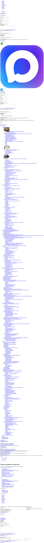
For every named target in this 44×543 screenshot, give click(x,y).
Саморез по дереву (8, 358)
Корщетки (7, 379)
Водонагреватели (8, 319)
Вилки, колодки (8, 300)
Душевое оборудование (9, 328)
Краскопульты (8, 425)
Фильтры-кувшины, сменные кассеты (11, 340)
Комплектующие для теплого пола (11, 335)
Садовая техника (8, 434)
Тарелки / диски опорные (9, 388)
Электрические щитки (9, 297)
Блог (2, 6)
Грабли (7, 409)
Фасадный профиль (8, 253)
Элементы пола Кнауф (9, 140)
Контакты (3, 8)
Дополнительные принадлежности (11, 150)
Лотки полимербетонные (9, 152)
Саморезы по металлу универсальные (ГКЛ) (12, 361)
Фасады (3, 471)
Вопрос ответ (4, 5)
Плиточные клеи (8, 174)
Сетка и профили (8, 265)
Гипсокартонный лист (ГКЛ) (10, 136)
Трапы (6, 316)
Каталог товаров (2, 125)
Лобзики (7, 426)
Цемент (7, 182)
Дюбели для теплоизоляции (10, 239)
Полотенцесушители (9, 330)
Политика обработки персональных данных (31, 511)
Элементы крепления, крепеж (10, 139)
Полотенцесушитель (9, 321)
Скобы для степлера (8, 386)
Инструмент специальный (9, 419)
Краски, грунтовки (8, 263)
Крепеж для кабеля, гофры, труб (10, 285)
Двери (6, 186)
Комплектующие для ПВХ (9, 223)
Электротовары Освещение (6, 473)
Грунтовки (7, 189)
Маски (6, 396)
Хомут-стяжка (8, 366)
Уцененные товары (5, 438)
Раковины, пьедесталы (9, 331)
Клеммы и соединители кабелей (10, 284)
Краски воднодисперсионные (10, 190)
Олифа (6, 195)
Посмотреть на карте (3, 512)
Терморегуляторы (8, 336)
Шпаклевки (7, 176)
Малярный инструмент (9, 389)
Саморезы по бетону (9, 360)
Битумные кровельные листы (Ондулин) (11, 271)
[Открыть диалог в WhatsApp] (1, 44)
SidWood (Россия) (8, 260)
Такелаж (7, 414)
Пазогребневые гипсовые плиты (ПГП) (11, 165)
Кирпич (7, 164)
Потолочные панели (8, 220)
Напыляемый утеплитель (9, 241)
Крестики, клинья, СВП (9, 380)
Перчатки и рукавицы (9, 404)
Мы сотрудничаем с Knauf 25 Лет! (5, 452)
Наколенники (7, 402)
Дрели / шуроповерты (9, 422)
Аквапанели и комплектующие (10, 134)
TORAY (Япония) (8, 261)
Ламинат (7, 202)
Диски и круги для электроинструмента (11, 378)
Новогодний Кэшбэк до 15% (4, 454)
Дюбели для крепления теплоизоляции (11, 248)
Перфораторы (8, 428)
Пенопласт (7, 242)
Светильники (7, 221)
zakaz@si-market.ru (29, 507)
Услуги (3, 3)
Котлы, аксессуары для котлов (10, 320)
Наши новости (2, 440)
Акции (3, 2)
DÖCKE (7, 258)
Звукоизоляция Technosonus (10, 132)
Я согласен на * (8, 533)
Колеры (7, 196)
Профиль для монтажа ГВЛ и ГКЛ (11, 138)
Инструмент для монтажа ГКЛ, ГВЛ (11, 137)
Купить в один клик (10, 534)
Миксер (7, 427)
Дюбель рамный (8, 351)
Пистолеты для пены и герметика (10, 216)
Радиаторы (7, 322)
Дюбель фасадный (8, 352)
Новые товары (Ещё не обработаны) (7, 476)
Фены (6, 431)
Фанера (7, 145)
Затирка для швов (8, 171)
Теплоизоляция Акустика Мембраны (7, 481)
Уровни (7, 374)
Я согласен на (8, 29)
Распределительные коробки (10, 286)
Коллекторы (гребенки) (9, 308)
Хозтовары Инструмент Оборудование (7, 475)
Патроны (7, 301)
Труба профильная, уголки (9, 162)
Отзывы (3, 1)
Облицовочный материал (9, 250)
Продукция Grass (8, 413)
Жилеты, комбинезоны (9, 400)
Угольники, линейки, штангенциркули (11, 373)
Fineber (7, 259)
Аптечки (7, 399)
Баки (6, 304)
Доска (6, 168)
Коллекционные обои (9, 212)
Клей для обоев (8, 207)
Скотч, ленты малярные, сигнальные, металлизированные (14, 387)
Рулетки (7, 372)
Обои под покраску (8, 208)
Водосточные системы (9, 272)
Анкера (7, 247)
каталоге (21, 466)
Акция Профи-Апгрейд (3, 441)
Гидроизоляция (8, 197)
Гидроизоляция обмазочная (9, 269)
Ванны (7, 327)
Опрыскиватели (8, 412)
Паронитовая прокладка (9, 252)
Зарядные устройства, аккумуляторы (11, 423)
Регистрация (4, 11)
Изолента (7, 282)
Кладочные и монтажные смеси (10, 173)
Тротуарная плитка (8, 166)
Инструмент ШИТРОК (9, 420)
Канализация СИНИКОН (9, 314)
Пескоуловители (8, 153)
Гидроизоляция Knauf (9, 135)
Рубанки (7, 430)
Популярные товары (5, 437)
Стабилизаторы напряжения (10, 298)
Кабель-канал (7, 283)
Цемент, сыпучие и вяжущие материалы (11, 175)
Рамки (6, 292)
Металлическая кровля (9, 273)
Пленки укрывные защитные (10, 384)
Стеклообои (7, 209)
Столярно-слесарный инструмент (10, 390)
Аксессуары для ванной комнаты (10, 326)
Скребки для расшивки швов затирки (11, 393)
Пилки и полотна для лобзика (10, 383)
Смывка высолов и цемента (10, 198)
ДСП (6, 144)
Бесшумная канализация (9, 312)
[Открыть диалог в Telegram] (1, 90)
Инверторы (7, 395)
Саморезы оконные (8, 359)
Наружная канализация (9, 315)
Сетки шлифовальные (9, 385)
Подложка (7, 205)
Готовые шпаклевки (8, 194)
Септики (7, 305)
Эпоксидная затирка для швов (10, 178)
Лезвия (7, 381)
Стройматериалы (4, 468)
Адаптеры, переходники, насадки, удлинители (12, 376)
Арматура (7, 159)
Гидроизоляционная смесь (9, 170)
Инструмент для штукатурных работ (11, 172)
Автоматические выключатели (10, 296)
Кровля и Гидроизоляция (5, 472)
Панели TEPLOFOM (9, 240)
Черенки (7, 415)
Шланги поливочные (9, 416)
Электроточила (8, 433)
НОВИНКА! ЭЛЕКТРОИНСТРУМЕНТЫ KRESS (7, 450)
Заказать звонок (2, 13)
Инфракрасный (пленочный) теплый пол (12, 334)
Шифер (7, 275)
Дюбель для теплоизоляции (10, 350)
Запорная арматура (8, 307)
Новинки (3, 436)
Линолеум (7, 203)
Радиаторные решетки (9, 225)
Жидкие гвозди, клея (9, 215)
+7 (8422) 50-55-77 (3, 518)
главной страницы (8, 466)
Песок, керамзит (8, 181)
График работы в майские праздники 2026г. (6, 444)
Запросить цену (8, 541)
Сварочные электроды (9, 397)
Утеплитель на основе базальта (10, 238)
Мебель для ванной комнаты (10, 329)
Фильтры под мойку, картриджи (10, 339)
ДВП (6, 143)
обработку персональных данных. (10, 29)
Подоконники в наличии (9, 228)
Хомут (6, 364)
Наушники (7, 403)
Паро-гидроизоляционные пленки (11, 251)
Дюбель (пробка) (8, 348)
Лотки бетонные (8, 151)
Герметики (7, 214)
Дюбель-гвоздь (8, 353)
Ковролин (7, 201)
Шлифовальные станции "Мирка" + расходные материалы (14, 421)
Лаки (6, 192)
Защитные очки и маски (9, 401)
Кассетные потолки (8, 219)
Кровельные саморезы (9, 356)
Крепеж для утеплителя (9, 264)
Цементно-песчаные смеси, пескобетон (11, 183)
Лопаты (7, 411)
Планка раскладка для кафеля (10, 224)
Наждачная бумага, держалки (10, 382)
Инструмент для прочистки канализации (12, 313)
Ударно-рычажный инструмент (10, 391)
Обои (6, 211)
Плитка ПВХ (7, 204)
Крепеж (3, 485)
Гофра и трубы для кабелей (9, 281)
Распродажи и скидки (5, 491)
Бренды (3, 498)
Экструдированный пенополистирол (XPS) (12, 244)
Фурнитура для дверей (9, 187)
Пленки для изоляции (9, 274)
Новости (3, 7)
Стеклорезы (7, 394)
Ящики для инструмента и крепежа (11, 392)
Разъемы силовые (8, 302)
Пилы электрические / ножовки (10, 429)
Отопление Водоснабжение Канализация (8, 484)
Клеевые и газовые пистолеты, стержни (11, 424)
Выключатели (8, 290)
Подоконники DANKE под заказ (10, 229)
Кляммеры (7, 249)
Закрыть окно (2, 40)
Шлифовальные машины (9, 432)
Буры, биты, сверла (8, 377)
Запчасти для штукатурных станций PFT (11, 418)
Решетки (7, 154)
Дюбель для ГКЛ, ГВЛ (9, 349)
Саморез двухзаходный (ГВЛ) (10, 357)
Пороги (7, 206)
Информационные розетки (9, 291)
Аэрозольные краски (9, 191)
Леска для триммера (8, 410)
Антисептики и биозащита (9, 193)
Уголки (7, 226)
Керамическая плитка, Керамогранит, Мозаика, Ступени (10, 470)
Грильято (7, 218)
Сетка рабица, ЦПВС (9, 161)
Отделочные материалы (5, 469)
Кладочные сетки (8, 160)
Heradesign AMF (8, 217)
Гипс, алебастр (8, 180)
